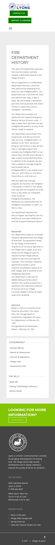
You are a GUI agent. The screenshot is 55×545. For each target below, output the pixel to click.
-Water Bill (13, 382)
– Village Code (15, 361)
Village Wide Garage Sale (21, 518)
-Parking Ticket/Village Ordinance (23, 386)
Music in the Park (18, 515)
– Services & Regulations (19, 357)
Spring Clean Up (18, 521)
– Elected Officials (16, 348)
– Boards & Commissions (19, 352)
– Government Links (17, 366)
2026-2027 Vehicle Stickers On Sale (26, 525)
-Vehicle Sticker (15, 391)
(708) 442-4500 (16, 489)
